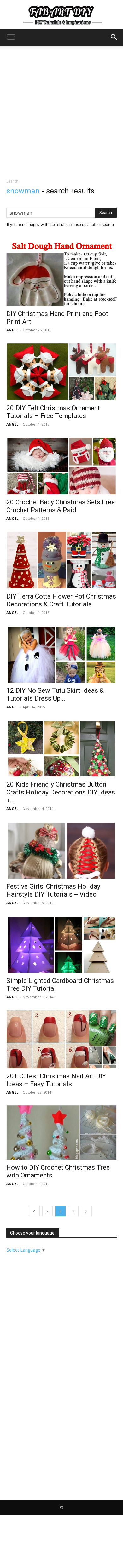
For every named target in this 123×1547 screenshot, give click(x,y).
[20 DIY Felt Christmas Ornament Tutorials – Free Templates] (61, 371)
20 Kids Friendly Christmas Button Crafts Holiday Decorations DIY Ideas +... (60, 792)
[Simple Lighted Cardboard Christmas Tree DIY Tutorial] (61, 944)
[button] (11, 37)
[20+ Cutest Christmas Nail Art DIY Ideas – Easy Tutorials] (61, 1039)
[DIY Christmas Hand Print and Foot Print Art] (61, 273)
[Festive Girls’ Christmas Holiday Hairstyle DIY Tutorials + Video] (61, 850)
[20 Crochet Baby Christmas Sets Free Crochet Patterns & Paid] (61, 465)
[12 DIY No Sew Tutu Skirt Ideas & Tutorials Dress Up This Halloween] (61, 654)
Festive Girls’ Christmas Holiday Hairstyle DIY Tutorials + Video (53, 890)
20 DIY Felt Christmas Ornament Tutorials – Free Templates (53, 412)
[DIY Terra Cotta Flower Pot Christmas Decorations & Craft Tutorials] (61, 559)
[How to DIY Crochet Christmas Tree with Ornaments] (61, 1132)
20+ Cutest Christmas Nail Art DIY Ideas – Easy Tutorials (56, 1080)
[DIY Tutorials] (61, 14)
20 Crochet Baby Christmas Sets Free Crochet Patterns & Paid (60, 506)
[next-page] (86, 1211)
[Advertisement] (61, 110)
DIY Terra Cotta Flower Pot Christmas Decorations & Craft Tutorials (61, 600)
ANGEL (12, 330)
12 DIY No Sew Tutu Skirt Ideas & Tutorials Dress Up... (55, 694)
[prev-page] (34, 1211)
